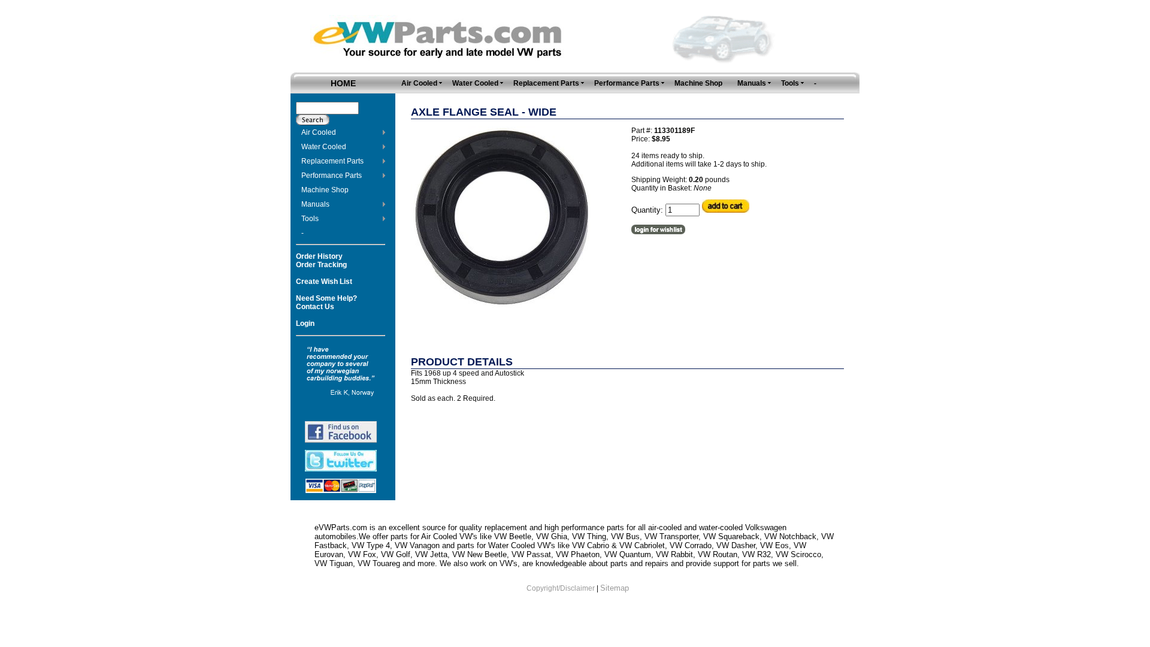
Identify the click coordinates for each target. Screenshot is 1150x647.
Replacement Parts (332, 161)
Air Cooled (318, 132)
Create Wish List (324, 281)
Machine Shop (325, 190)
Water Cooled (323, 147)
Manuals (315, 204)
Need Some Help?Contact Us (326, 302)
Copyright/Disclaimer (560, 588)
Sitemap (614, 587)
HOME (343, 83)
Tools (310, 218)
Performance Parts (331, 175)
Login (305, 323)
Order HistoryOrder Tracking (321, 260)
